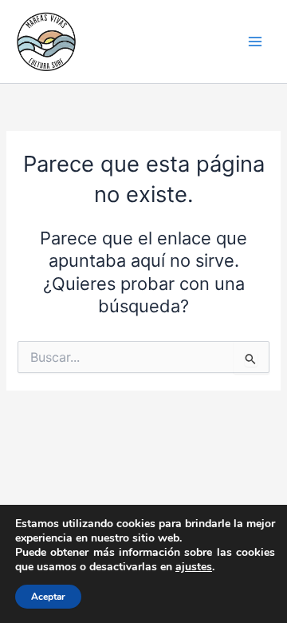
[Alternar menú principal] (255, 42)
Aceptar (48, 596)
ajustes (193, 567)
